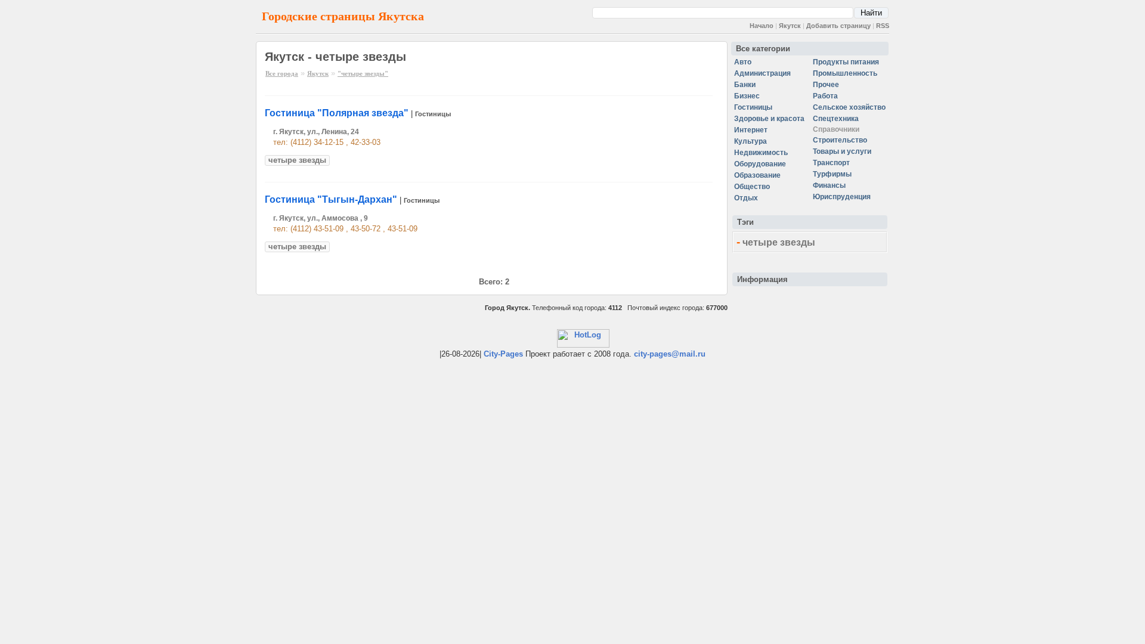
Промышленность (845, 73)
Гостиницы (433, 113)
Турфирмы (832, 174)
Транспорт (831, 163)
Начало (761, 25)
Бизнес (747, 96)
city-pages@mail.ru (669, 353)
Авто (742, 62)
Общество (752, 186)
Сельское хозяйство (849, 107)
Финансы (829, 185)
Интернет (751, 130)
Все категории (763, 48)
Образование (757, 175)
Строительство (840, 140)
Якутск (790, 25)
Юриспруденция (842, 197)
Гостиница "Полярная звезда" (337, 113)
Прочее (826, 84)
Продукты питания (846, 62)
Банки (745, 84)
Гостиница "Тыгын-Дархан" (331, 199)
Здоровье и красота (769, 118)
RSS (882, 25)
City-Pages (503, 353)
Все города (281, 73)
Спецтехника (836, 118)
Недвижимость (761, 152)
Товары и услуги (842, 151)
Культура (750, 141)
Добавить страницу (838, 25)
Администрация (762, 73)
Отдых (746, 198)
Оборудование (760, 164)
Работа (825, 96)
